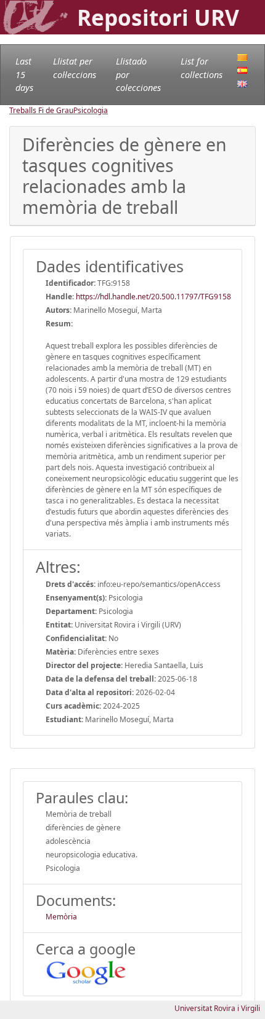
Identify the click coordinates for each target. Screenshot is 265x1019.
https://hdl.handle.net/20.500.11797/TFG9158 (153, 296)
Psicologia (90, 110)
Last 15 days (24, 74)
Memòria (61, 916)
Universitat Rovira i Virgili (217, 1008)
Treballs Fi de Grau (41, 110)
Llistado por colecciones (138, 74)
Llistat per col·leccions (74, 68)
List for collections (201, 68)
